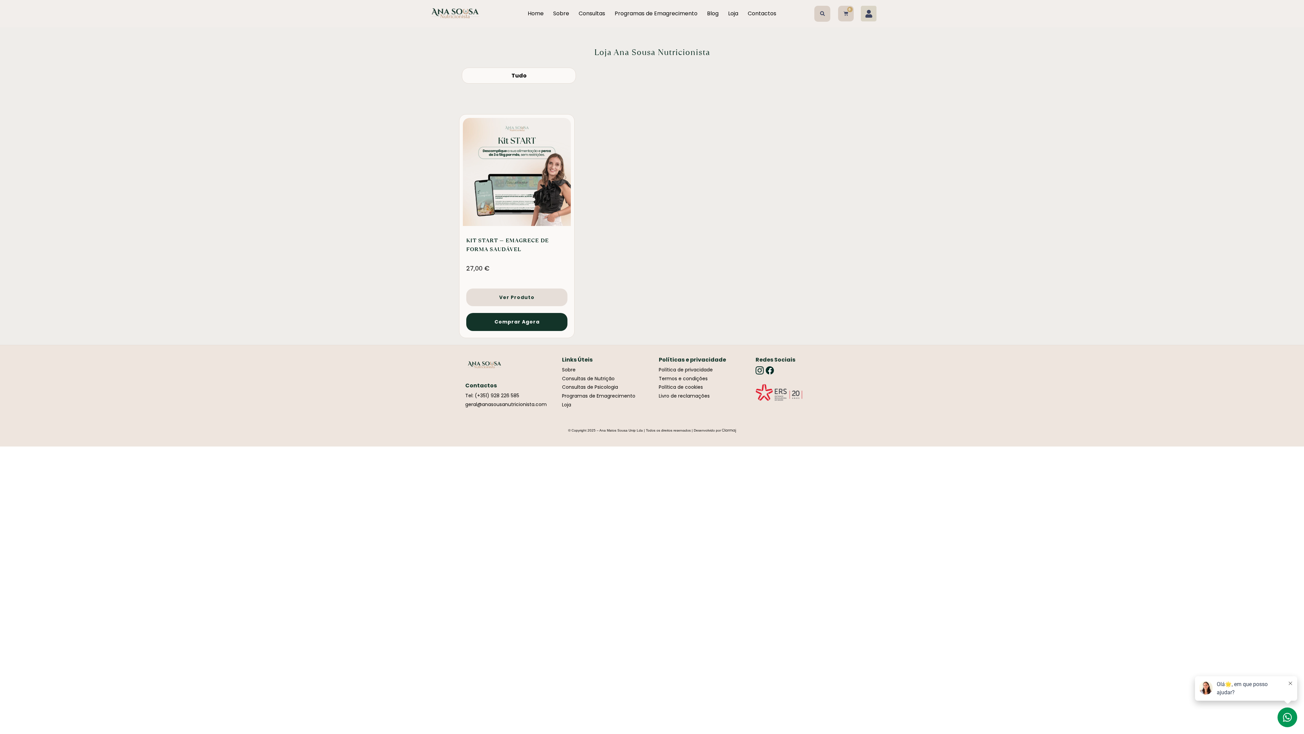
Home (536, 13)
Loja (733, 13)
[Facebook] (770, 370)
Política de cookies (681, 387)
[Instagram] (760, 370)
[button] (822, 14)
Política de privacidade (686, 369)
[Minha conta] (868, 13)
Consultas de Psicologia (590, 387)
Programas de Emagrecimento (656, 13)
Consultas (592, 13)
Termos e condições (683, 378)
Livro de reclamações (684, 395)
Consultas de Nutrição (588, 378)
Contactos (762, 13)
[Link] (779, 392)
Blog (713, 13)
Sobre (561, 13)
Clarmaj (729, 430)
